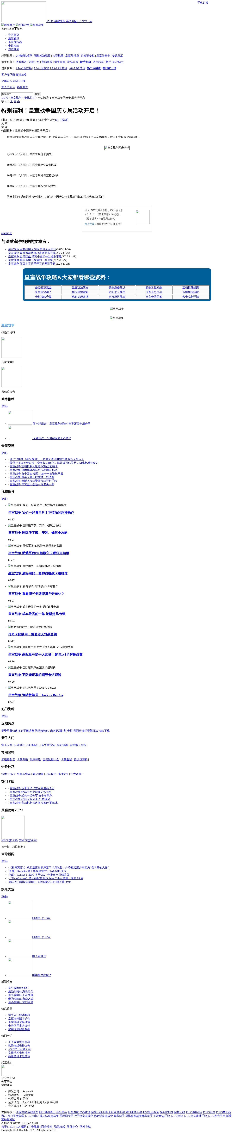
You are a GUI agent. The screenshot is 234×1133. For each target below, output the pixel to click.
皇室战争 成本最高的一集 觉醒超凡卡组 (36, 614)
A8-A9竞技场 (77, 68)
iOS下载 (9, 840)
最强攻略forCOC (18, 987)
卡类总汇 (63, 774)
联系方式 (59, 1126)
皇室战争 (15, 97)
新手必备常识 (117, 287)
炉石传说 (84, 1112)
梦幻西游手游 (133, 1112)
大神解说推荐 (24, 55)
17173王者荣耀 (15, 1115)
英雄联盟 (32, 1112)
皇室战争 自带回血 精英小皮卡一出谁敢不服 (35, 256)
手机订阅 (202, 2)
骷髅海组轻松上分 (19, 1045)
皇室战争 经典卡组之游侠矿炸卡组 (31, 791)
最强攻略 (21, 74)
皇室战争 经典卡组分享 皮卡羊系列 (31, 795)
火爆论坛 (6, 80)
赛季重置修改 (9, 730)
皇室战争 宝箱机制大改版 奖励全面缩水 (32, 249)
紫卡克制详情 (190, 296)
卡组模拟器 (15, 42)
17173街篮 (177, 1115)
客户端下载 (8, 74)
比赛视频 (57, 55)
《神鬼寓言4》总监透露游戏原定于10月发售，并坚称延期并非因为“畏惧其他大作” (59, 867)
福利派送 (22, 87)
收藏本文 (6, 233)
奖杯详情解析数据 (19, 1029)
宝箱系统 (46, 61)
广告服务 (33, 1126)
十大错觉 (75, 774)
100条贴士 (33, 745)
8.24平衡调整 (26, 730)
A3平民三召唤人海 (19, 1049)
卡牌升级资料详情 (19, 1022)
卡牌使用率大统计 (19, 1025)
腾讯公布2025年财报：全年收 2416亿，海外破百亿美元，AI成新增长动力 (54, 462)
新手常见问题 (154, 287)
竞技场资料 (81, 759)
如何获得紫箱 (80, 292)
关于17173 (7, 1126)
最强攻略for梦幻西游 (20, 1002)
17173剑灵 (209, 1112)
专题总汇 (117, 55)
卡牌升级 (22, 759)
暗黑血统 (73, 1112)
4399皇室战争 (151, 1112)
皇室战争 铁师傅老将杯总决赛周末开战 (32, 252)
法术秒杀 (98, 61)
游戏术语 (21, 61)
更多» (4, 406)
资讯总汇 (29, 97)
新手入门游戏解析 (19, 1014)
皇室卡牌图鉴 (154, 296)
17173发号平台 (216, 1115)
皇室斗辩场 (72, 55)
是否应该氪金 (43, 287)
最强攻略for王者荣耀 (20, 995)
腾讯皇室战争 (133, 1115)
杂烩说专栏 (88, 55)
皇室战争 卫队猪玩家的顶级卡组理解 (34, 675)
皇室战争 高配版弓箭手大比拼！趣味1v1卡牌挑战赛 (45, 654)
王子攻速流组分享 (19, 1042)
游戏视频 (13, 49)
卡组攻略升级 (43, 296)
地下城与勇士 (47, 1112)
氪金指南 (38, 774)
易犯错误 (62, 745)
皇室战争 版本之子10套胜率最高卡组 (32, 788)
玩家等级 (35, 759)
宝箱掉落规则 (190, 287)
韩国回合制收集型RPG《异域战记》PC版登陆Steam (40, 881)
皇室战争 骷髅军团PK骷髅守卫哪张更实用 (38, 553)
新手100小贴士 (115, 61)
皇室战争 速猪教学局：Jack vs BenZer (35, 695)
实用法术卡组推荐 (19, 1052)
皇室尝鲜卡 (103, 55)
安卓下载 (28, 840)
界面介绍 (34, 61)
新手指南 (59, 61)
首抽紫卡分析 (78, 745)
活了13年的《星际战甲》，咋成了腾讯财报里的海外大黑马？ (47, 459)
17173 (4, 97)
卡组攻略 (13, 45)
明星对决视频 (42, 55)
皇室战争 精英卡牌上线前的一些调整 (30, 260)
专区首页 (13, 34)
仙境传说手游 (161, 1115)
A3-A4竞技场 (42, 68)
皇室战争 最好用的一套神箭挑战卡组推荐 (38, 573)
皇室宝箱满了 (43, 292)
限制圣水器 (24, 774)
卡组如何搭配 (190, 292)
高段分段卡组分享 (19, 1056)
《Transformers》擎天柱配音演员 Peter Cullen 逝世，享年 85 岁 (46, 878)
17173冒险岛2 (194, 1112)
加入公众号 (8, 87)
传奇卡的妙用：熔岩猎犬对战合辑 (32, 634)
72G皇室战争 (51, 1115)
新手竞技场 (48, 745)
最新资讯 (13, 38)
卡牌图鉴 (66, 759)
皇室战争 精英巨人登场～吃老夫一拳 (32, 484)
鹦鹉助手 (119, 1115)
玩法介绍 (19, 745)
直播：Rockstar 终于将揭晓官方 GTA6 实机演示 (37, 871)
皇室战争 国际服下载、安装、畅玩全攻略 (38, 532)
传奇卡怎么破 (154, 292)
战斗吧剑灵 (166, 1112)
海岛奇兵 (61, 1112)
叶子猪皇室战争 (83, 1115)
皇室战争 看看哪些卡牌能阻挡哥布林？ (36, 593)
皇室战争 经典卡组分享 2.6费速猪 (30, 799)
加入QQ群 (19, 80)
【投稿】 (64, 119)
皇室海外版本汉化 (19, 1018)
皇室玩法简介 (80, 287)
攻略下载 (104, 730)
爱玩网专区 (66, 1115)
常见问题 (72, 61)
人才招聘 (21, 1126)
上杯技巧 (50, 774)
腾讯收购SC (42, 730)
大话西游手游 (116, 1112)
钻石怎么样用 (117, 292)
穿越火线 (179, 1112)
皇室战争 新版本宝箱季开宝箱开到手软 (32, 263)
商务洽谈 (46, 1126)
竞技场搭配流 (117, 296)
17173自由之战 (33, 1115)
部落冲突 (21, 1112)
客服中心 (72, 1126)
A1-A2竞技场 (24, 68)
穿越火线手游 (99, 1112)
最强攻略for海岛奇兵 (20, 991)
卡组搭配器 (74, 730)
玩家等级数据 (80, 296)
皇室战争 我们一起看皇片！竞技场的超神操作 (41, 512)
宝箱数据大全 (51, 759)
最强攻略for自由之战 (20, 998)
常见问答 (6, 745)
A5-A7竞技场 (59, 68)
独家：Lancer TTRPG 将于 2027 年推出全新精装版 (39, 874)
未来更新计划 (58, 730)
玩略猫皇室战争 (103, 1115)
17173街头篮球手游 (195, 1115)
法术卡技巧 (8, 774)
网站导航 (85, 1126)
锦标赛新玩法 (90, 730)
